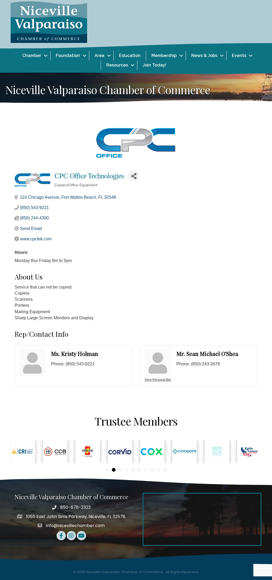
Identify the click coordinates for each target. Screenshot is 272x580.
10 (165, 470)
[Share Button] (134, 176)
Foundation (68, 55)
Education (130, 55)
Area (99, 55)
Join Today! (154, 65)
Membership (164, 55)
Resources (117, 65)
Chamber (31, 55)
